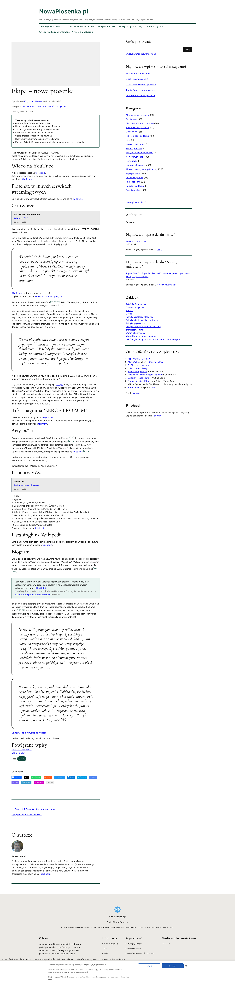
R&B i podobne (133, 182)
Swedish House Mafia (138, 378)
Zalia (154, 387)
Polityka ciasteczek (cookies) (140, 317)
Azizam (145, 365)
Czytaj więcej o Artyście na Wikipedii (29, 733)
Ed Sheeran (133, 365)
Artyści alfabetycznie (136, 304)
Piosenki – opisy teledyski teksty (142, 169)
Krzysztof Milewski (33, 101)
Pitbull (147, 381)
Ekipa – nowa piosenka (137, 79)
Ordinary (146, 359)
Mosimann (133, 374)
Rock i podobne (133, 190)
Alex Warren (134, 359)
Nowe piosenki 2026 (136, 202)
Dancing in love (155, 362)
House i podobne (134, 144)
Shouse (143, 371)
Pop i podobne (133, 173)
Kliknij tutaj (27, 179)
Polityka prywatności (136, 323)
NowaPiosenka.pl (63, 11)
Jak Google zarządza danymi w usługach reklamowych (153, 339)
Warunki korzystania (136, 333)
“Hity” (159, 249)
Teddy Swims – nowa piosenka (141, 90)
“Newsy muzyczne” (166, 285)
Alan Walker (133, 362)
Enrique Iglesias (135, 381)
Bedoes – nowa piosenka (26, 485)
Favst (138, 387)
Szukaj (187, 50)
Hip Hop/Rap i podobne (34, 106)
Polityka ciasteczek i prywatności (142, 320)
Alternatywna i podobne (137, 115)
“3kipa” (59, 384)
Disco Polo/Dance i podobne (140, 123)
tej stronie (40, 173)
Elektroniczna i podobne (137, 127)
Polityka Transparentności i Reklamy (143, 326)
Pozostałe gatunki (134, 177)
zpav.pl (136, 393)
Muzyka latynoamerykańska (139, 152)
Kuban (131, 387)
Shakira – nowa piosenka (138, 73)
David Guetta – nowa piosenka (141, 84)
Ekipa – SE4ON (19, 753)
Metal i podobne (134, 148)
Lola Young (133, 368)
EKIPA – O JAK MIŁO (21, 749)
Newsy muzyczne (134, 157)
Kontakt (129, 310)
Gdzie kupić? (132, 131)
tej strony (42, 424)
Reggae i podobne (135, 186)
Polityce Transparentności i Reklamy (32, 594)
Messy (144, 368)
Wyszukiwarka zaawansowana (141, 54)
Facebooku (45, 874)
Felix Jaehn (133, 371)
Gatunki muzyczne (135, 307)
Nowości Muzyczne (56, 106)
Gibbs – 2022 (21, 218)
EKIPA (22, 759)
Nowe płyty (131, 161)
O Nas (129, 314)
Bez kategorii (132, 119)
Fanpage (157, 416)
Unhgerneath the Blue (151, 374)
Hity (128, 140)
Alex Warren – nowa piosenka (140, 95)
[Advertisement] (56, 65)
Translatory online (134, 330)
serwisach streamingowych (48, 296)
